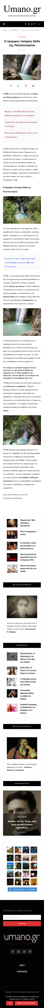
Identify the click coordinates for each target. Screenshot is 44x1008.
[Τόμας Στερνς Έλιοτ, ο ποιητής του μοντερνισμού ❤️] (26, 850)
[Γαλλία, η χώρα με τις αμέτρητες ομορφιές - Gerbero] (10, 850)
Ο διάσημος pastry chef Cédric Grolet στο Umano (28, 682)
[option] (22, 813)
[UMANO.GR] (22, 10)
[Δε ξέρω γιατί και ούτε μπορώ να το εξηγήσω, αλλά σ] (10, 881)
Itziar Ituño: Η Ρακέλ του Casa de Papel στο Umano (28, 670)
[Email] (33, 85)
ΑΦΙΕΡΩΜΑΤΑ (22, 817)
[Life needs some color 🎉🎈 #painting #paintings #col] (34, 850)
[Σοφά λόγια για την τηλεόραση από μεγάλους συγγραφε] (34, 874)
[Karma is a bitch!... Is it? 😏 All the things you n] (10, 858)
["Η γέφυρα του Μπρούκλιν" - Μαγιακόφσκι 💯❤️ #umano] (26, 858)
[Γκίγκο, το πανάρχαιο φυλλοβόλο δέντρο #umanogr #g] (34, 881)
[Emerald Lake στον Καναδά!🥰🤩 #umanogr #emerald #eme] (10, 866)
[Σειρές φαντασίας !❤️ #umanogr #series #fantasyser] (18, 866)
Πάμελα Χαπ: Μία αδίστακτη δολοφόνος (27, 523)
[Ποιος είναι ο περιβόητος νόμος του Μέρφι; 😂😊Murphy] (34, 858)
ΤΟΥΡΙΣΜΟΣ (22, 37)
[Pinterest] (26, 85)
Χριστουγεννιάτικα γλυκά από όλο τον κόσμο (28, 568)
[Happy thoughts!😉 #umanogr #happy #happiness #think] (34, 866)
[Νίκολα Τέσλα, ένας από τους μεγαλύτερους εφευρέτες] (18, 858)
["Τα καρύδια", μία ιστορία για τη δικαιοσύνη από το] (18, 850)
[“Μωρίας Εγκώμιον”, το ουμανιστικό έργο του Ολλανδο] (18, 881)
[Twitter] (18, 85)
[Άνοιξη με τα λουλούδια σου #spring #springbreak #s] (26, 874)
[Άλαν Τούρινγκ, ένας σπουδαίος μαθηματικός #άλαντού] (18, 874)
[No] (41, 1000)
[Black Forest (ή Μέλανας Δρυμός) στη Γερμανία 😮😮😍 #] (26, 866)
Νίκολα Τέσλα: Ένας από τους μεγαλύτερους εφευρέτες (22, 824)
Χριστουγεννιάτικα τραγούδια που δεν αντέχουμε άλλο (28, 557)
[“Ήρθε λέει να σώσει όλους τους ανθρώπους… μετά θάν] (26, 881)
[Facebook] (11, 85)
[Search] (39, 24)
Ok (10, 1003)
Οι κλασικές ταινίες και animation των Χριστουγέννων (28, 546)
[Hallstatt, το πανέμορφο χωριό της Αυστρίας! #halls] (10, 874)
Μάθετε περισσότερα (26, 1003)
